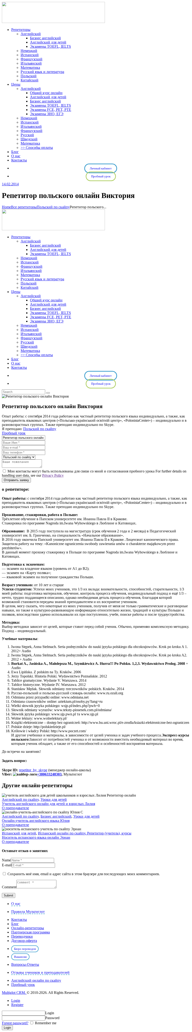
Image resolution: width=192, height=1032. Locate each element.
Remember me (45, 1023)
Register (17, 1005)
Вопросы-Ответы (25, 964)
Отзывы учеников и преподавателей (40, 972)
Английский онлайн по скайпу (36, 980)
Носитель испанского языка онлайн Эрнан (36, 837)
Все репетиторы (24, 207)
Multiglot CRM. (14, 993)
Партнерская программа (30, 932)
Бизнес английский (56, 816)
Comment (9, 887)
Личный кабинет (101, 168)
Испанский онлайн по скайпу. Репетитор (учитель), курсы (84, 833)
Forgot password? (15, 1023)
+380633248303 (49, 774)
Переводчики (22, 936)
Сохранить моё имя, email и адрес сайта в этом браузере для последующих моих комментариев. (83, 874)
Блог (15, 924)
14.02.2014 (10, 184)
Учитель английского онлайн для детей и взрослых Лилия (48, 804)
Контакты (19, 920)
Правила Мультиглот (28, 912)
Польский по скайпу (53, 207)
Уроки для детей (54, 799)
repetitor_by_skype (33, 770)
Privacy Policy (53, 475)
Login (15, 1001)
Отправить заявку (16, 480)
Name (6, 860)
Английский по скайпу (20, 799)
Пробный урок (101, 176)
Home (6, 207)
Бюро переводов (25, 949)
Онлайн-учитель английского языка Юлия (36, 821)
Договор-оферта (24, 941)
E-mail (7, 865)
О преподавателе (15, 808)
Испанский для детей (19, 833)
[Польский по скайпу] (18, 457)
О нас (15, 904)
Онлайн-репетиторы (27, 928)
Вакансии (20, 957)
